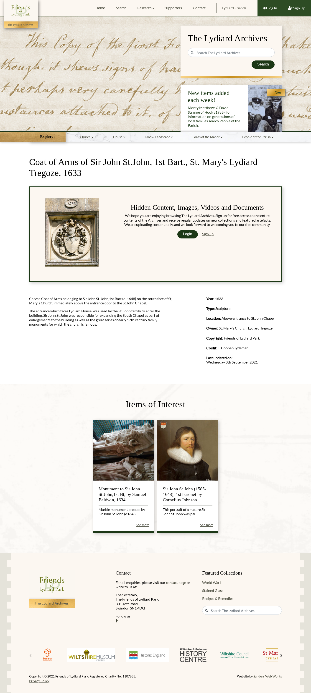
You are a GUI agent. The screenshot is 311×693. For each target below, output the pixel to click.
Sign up (208, 234)
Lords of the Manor (206, 137)
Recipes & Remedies (217, 598)
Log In (272, 8)
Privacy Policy (39, 681)
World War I (211, 582)
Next (281, 655)
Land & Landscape (157, 137)
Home (100, 7)
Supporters (173, 7)
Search (121, 7)
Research (144, 7)
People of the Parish (256, 137)
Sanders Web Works (267, 676)
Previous (30, 655)
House (117, 137)
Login (187, 234)
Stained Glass (212, 590)
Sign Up (299, 8)
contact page (176, 582)
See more (142, 525)
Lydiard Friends (234, 8)
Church (85, 137)
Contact (199, 7)
